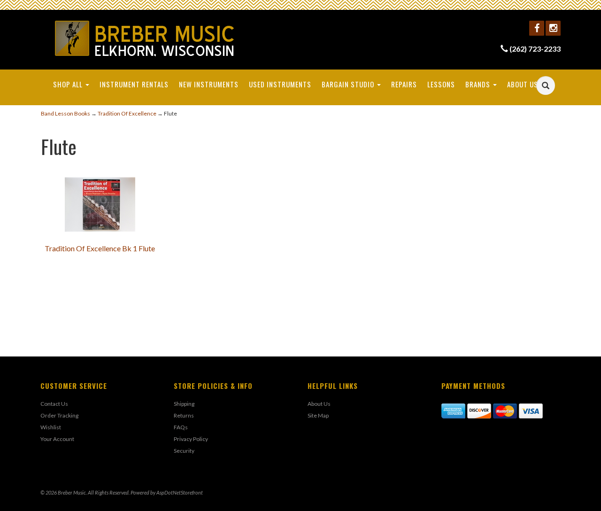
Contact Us (54, 403)
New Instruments (209, 84)
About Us (523, 84)
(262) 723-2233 (535, 48)
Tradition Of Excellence (127, 113)
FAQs (181, 427)
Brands (478, 84)
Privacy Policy (191, 438)
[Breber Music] (144, 38)
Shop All (69, 84)
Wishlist (50, 427)
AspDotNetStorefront (179, 492)
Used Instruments (280, 84)
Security (184, 450)
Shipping (184, 403)
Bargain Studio (349, 84)
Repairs (404, 84)
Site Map (318, 415)
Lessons (441, 84)
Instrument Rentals (134, 84)
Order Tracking (59, 415)
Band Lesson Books (65, 113)
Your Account (57, 438)
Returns (184, 415)
